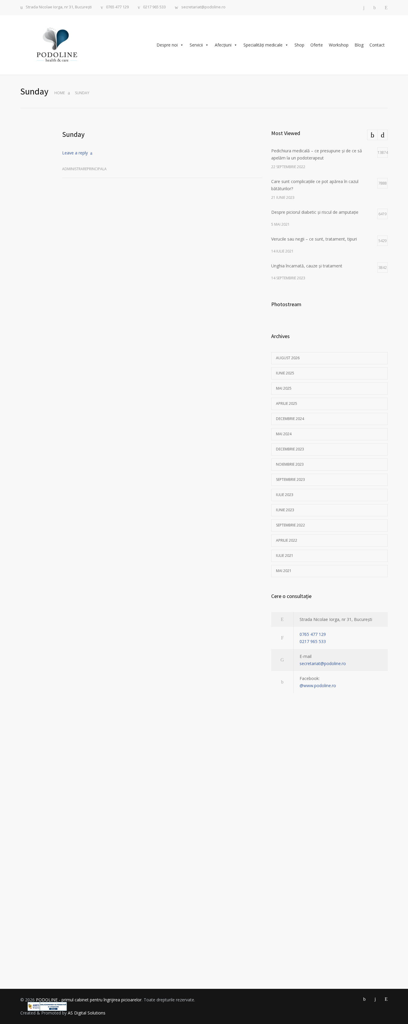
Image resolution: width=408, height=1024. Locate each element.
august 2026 (288, 357)
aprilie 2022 (286, 540)
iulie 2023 (284, 494)
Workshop (339, 45)
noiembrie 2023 (290, 464)
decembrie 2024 (290, 418)
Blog (359, 45)
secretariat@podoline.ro (203, 7)
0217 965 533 (154, 7)
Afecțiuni (223, 45)
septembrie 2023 (290, 479)
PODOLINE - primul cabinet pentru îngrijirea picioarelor (89, 1000)
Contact (377, 45)
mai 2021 (284, 570)
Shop (299, 45)
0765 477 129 (117, 7)
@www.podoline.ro (318, 685)
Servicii (196, 45)
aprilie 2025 (286, 403)
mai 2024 (284, 433)
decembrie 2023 (290, 449)
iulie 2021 (284, 555)
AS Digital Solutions (86, 1013)
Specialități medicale (263, 45)
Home (59, 92)
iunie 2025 (285, 373)
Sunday (73, 134)
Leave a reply (75, 153)
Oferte (316, 45)
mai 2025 (284, 388)
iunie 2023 (285, 509)
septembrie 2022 (290, 525)
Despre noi (167, 45)
